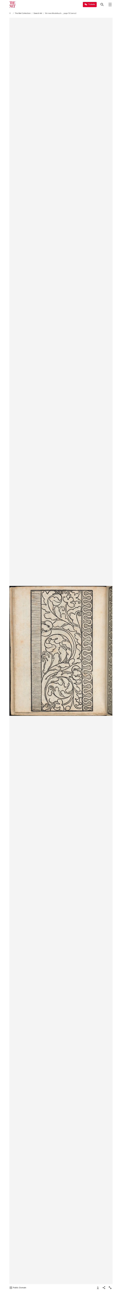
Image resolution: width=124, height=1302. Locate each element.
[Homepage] (12, 5)
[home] (10, 13)
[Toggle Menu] (110, 4)
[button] (61, 651)
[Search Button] (102, 4)
